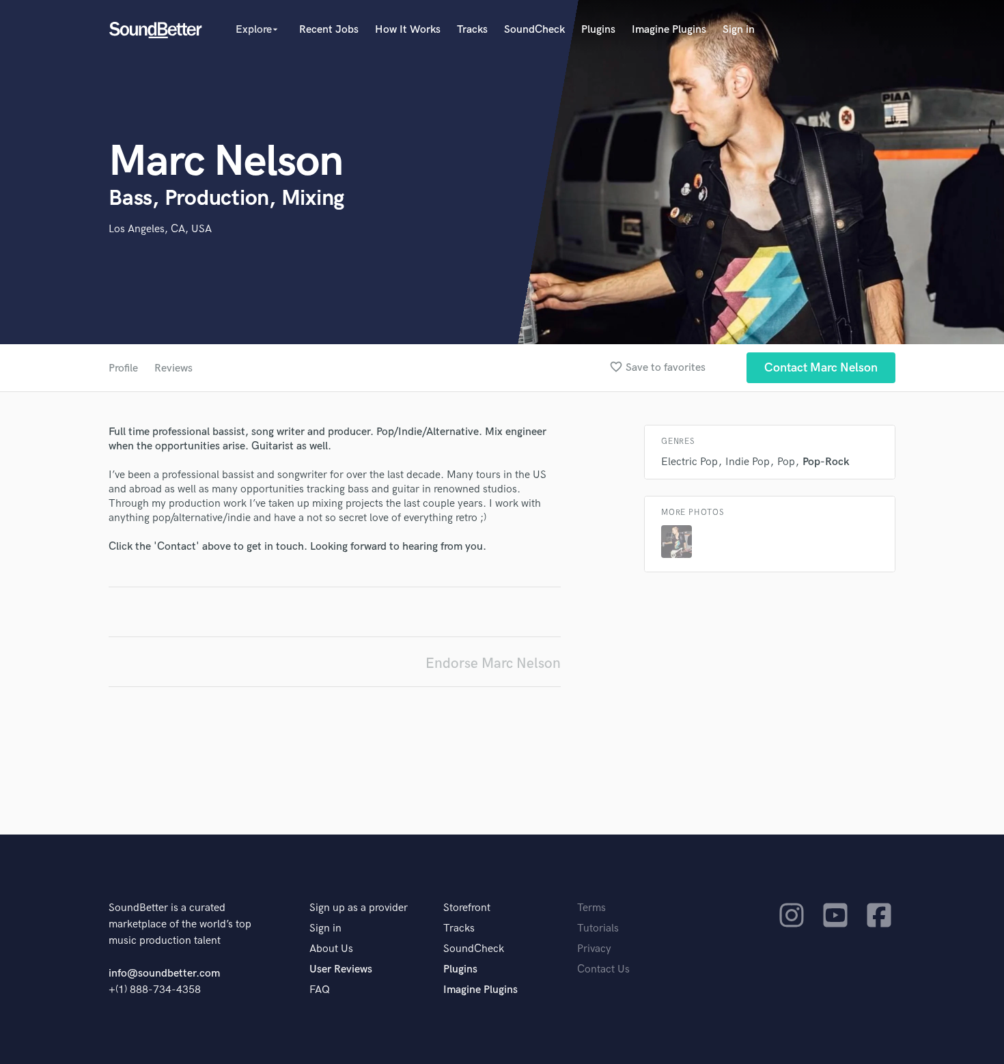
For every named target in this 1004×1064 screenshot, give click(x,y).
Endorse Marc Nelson (493, 663)
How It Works (408, 29)
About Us (331, 948)
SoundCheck (534, 29)
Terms (591, 907)
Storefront (466, 907)
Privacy (594, 948)
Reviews (173, 368)
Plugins (598, 29)
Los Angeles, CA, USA (160, 229)
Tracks (472, 29)
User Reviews (340, 969)
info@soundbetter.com (164, 973)
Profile (123, 368)
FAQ (319, 989)
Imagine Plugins (669, 29)
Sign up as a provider (358, 907)
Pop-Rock (826, 462)
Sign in (739, 29)
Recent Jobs (329, 29)
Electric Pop (689, 462)
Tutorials (598, 928)
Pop (786, 462)
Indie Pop (747, 462)
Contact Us (603, 969)
